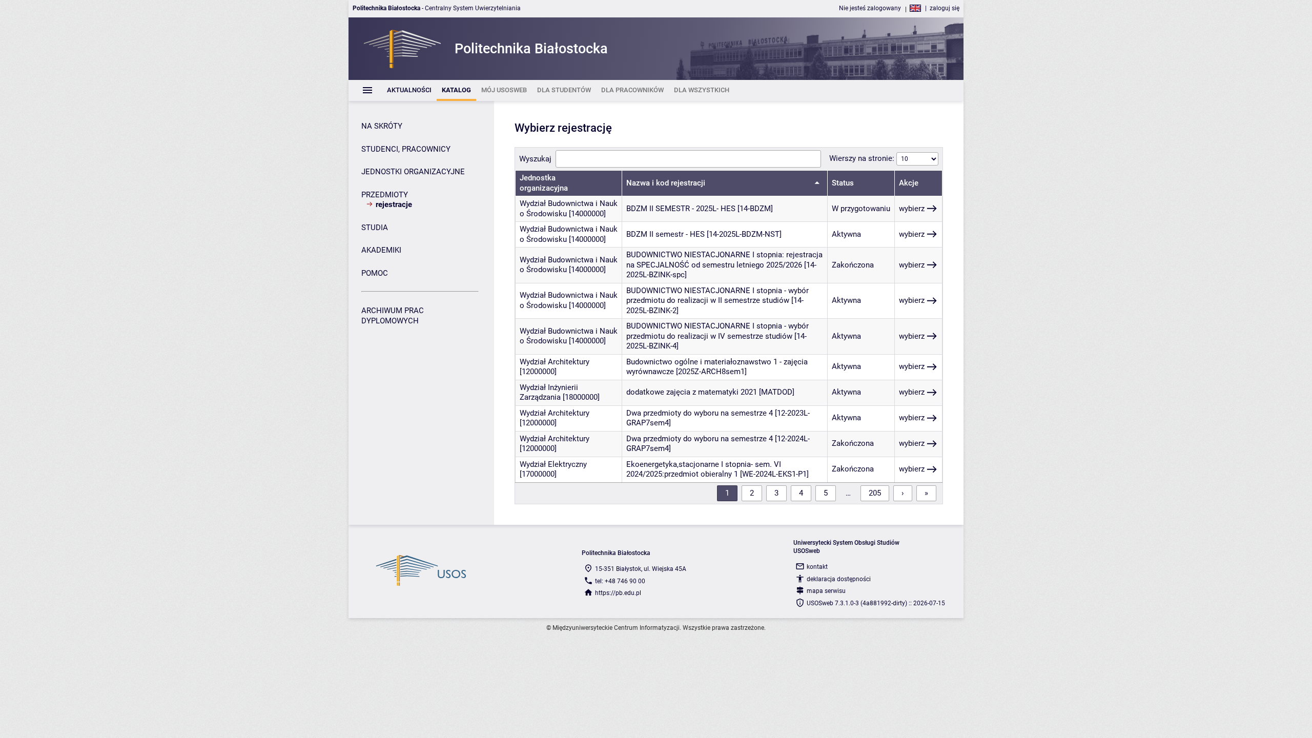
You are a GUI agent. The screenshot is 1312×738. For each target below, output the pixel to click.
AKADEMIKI (381, 250)
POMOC (374, 273)
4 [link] (801, 493)
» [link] (926, 493)
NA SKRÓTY (381, 126)
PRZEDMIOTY (384, 194)
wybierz (912, 208)
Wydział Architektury (554, 361)
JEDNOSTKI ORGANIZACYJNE (413, 171)
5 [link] (826, 493)
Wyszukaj (535, 158)
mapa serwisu (826, 590)
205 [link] (875, 493)
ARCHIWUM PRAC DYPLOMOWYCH (392, 315)
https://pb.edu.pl (618, 593)
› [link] (902, 493)
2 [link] (752, 493)
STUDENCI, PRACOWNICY (405, 149)
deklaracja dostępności (839, 579)
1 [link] (727, 493)
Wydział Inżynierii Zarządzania (549, 392)
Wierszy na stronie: (862, 158)
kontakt (817, 566)
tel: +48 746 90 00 (620, 581)
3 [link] (776, 493)
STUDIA (374, 227)
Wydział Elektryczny (553, 464)
